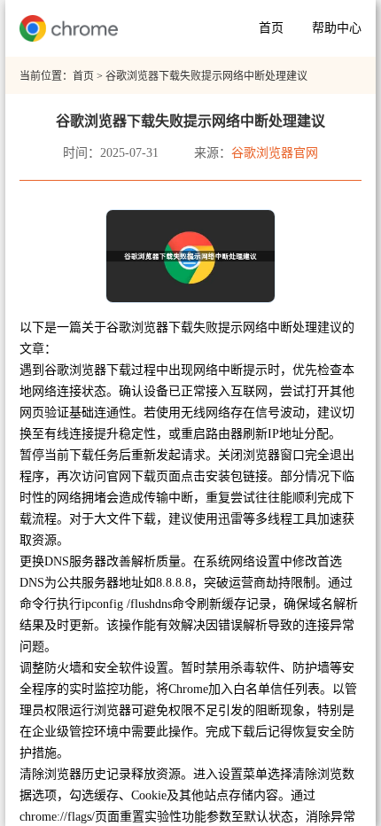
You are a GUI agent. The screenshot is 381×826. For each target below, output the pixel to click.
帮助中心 (337, 28)
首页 (271, 28)
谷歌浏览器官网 (274, 153)
